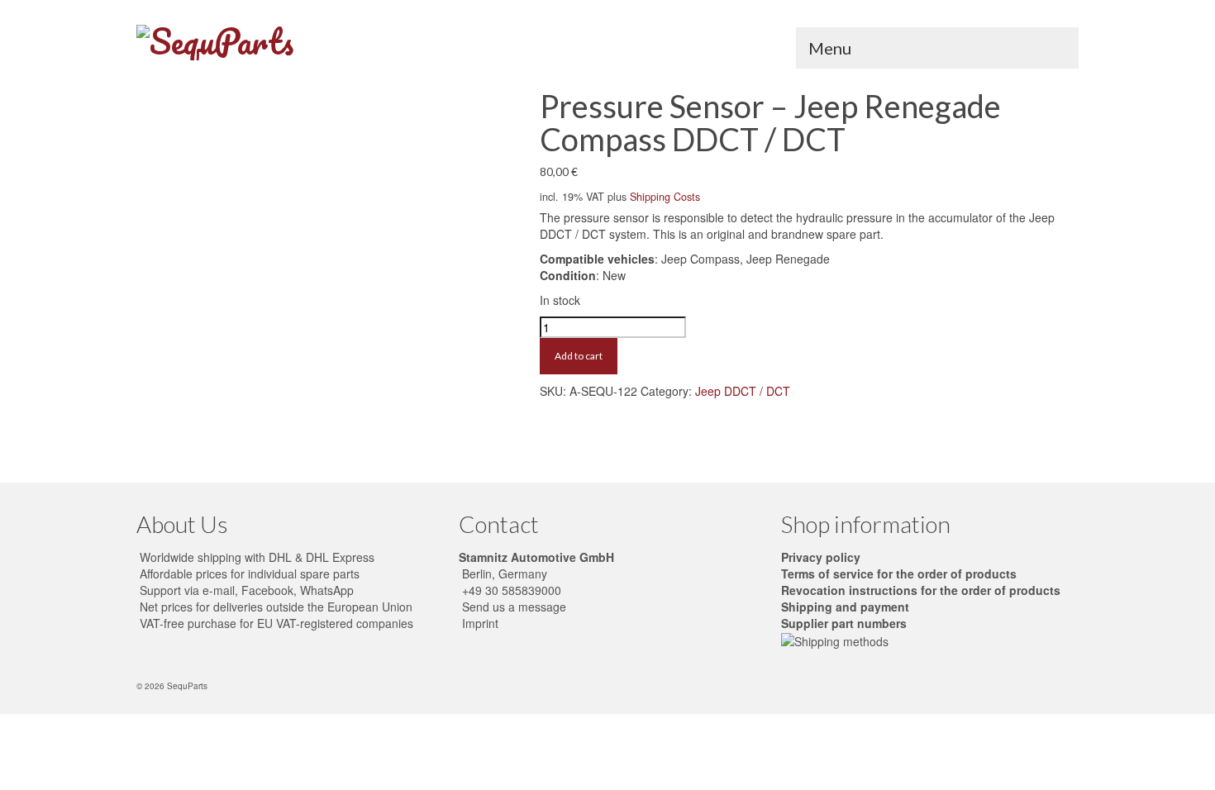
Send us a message (512, 606)
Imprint (478, 623)
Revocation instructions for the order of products (920, 590)
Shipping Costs (665, 196)
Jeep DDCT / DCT (742, 391)
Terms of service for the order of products (899, 573)
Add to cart (579, 356)
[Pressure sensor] (324, 267)
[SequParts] (285, 42)
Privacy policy (820, 557)
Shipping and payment (845, 606)
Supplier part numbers (844, 623)
